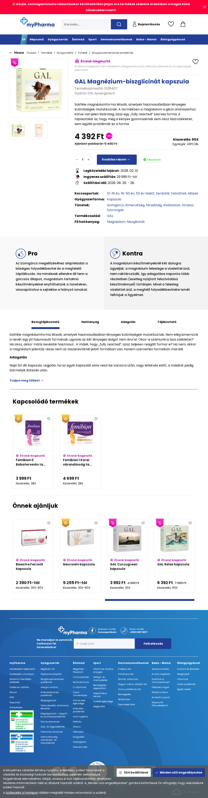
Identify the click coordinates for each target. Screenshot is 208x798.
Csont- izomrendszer (80, 694)
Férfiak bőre (124, 699)
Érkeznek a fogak (160, 687)
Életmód (78, 663)
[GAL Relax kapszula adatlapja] (174, 556)
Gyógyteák (78, 736)
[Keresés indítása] (119, 24)
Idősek (193, 193)
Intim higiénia (80, 716)
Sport (97, 663)
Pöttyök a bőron (160, 692)
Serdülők (163, 193)
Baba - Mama (161, 663)
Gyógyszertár (65, 52)
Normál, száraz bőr (128, 679)
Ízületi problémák (186, 684)
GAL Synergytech (101, 93)
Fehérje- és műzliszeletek (100, 679)
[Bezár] (204, 7)
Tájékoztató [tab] (167, 322)
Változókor (78, 731)
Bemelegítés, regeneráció (100, 687)
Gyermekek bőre (126, 704)
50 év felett (145, 193)
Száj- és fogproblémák (53, 726)
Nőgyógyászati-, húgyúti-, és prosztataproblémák (55, 715)
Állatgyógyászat (188, 663)
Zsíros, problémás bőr (129, 689)
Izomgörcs (115, 205)
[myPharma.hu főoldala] (37, 22)
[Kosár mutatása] (183, 24)
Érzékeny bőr (124, 669)
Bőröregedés (124, 694)
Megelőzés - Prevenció (79, 671)
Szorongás (115, 210)
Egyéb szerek (184, 689)
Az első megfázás (161, 674)
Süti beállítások (136, 772)
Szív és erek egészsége (79, 702)
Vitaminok (182, 679)
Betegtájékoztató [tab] (45, 322)
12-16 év (113, 193)
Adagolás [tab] (128, 322)
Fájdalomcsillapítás (51, 674)
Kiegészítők (99, 706)
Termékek (46, 52)
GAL (110, 216)
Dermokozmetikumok (133, 663)
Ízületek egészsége (103, 701)
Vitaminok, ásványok (52, 731)
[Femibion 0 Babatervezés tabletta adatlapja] (33, 452)
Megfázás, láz (48, 669)
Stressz (188, 205)
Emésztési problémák (78, 710)
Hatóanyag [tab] (90, 322)
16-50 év (127, 193)
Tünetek (82, 52)
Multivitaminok (81, 682)
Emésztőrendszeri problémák (50, 694)
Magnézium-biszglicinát (126, 221)
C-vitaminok (79, 687)
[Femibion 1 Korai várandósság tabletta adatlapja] (80, 452)
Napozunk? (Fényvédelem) (160, 704)
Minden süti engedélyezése (181, 772)
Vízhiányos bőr (126, 674)
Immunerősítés (81, 677)
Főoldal (31, 52)
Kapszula (114, 199)
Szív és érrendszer (50, 721)
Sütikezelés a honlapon (22, 793)
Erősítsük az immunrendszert (161, 681)
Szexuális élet (80, 747)
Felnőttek (178, 193)
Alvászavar (172, 205)
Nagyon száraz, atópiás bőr (132, 684)
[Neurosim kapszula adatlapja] (80, 556)
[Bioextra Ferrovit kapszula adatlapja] (33, 556)
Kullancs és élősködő (188, 669)
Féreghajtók (183, 674)
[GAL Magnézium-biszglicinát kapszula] (39, 88)
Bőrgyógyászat (48, 700)
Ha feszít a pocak (161, 697)
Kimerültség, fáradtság (143, 205)
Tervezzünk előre (160, 669)
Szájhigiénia (79, 742)
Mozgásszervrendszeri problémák (112, 52)
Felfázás (77, 721)
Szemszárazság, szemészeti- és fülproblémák (49, 740)
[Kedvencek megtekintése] (172, 24)
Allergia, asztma (49, 687)
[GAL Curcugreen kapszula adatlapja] (127, 556)
